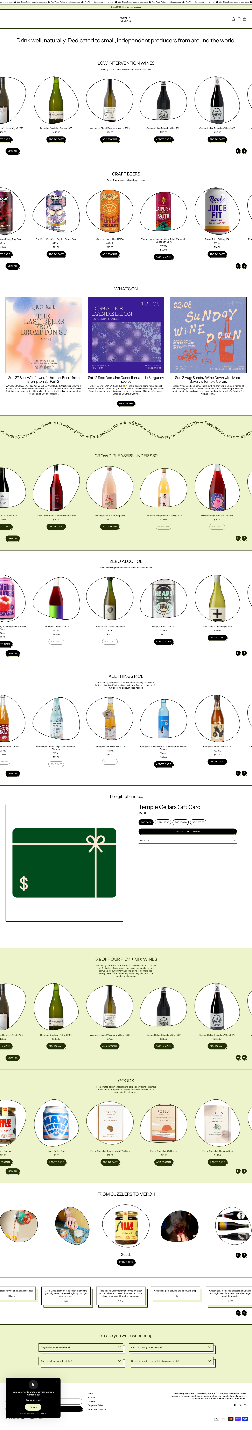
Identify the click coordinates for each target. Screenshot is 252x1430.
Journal (91, 1397)
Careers (91, 1401)
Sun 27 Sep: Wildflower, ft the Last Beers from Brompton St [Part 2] (43, 379)
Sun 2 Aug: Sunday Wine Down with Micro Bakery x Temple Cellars (208, 379)
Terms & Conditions (97, 1409)
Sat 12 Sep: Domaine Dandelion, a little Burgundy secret (126, 379)
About (90, 1393)
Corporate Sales (95, 1405)
